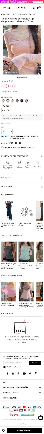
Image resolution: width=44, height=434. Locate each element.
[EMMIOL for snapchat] (36, 373)
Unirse (34, 363)
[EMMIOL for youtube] (24, 373)
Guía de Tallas (5, 123)
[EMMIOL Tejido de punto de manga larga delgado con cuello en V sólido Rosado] (26, 102)
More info (20, 138)
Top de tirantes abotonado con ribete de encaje (26, 266)
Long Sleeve (33, 14)
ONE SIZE (5, 110)
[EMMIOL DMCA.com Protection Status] (27, 416)
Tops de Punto (22, 14)
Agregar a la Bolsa (24, 430)
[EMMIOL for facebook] (7, 373)
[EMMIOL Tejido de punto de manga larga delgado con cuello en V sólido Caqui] (12, 102)
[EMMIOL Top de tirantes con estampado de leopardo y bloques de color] (26, 291)
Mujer (8, 14)
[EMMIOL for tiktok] (18, 373)
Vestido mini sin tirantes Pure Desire (8, 304)
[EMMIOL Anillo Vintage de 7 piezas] (26, 211)
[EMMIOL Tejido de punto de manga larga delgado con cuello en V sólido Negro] (21, 102)
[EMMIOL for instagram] (13, 373)
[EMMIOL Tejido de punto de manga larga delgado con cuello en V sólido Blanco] (7, 102)
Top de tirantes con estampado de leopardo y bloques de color (26, 306)
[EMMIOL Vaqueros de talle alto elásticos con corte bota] (9, 211)
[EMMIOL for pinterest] (30, 373)
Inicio (3, 14)
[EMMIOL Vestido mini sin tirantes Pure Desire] (8, 291)
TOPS (14, 14)
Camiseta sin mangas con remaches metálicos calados (8, 266)
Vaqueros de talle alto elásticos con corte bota (8, 225)
